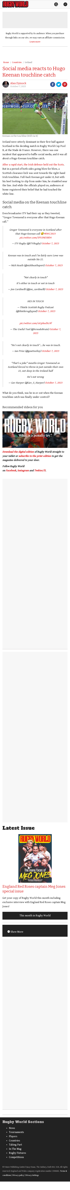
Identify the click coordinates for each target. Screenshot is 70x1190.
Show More (16, 931)
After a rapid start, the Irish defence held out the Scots (33, 164)
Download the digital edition (18, 451)
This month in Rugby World (35, 915)
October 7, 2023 (50, 243)
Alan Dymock (18, 83)
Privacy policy (18, 1175)
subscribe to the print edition (35, 456)
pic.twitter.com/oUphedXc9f (35, 323)
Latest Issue (18, 828)
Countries (17, 62)
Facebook (11, 470)
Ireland (28, 62)
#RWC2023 (50, 233)
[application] (35, 429)
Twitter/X (40, 470)
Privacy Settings (32, 1175)
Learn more (35, 41)
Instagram (23, 470)
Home (6, 62)
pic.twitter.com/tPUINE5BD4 (35, 237)
